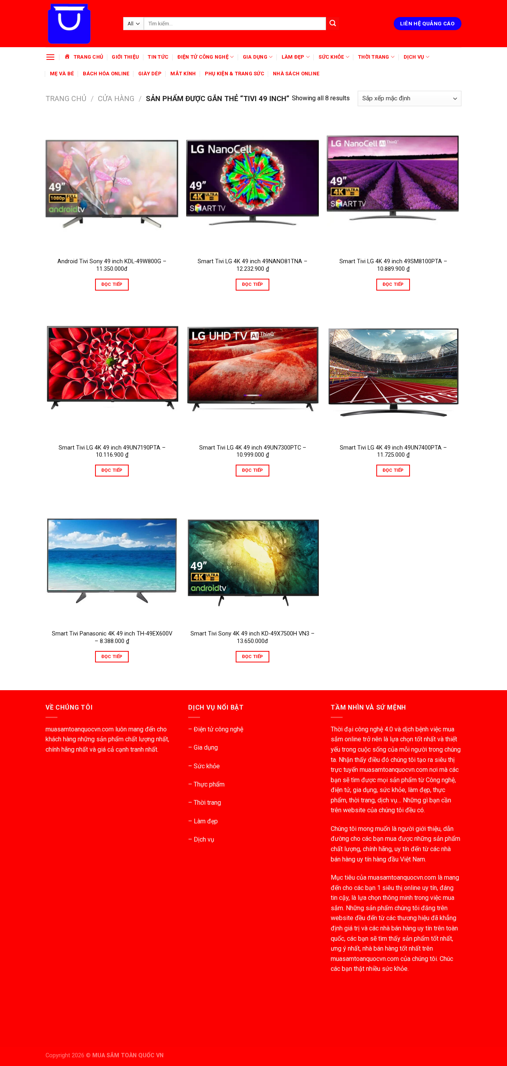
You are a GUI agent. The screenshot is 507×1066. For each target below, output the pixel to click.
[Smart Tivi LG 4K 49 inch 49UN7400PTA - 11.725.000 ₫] (393, 372)
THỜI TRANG (373, 57)
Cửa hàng (116, 98)
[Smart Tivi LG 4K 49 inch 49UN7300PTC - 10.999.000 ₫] (252, 372)
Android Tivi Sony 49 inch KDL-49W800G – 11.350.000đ (111, 265)
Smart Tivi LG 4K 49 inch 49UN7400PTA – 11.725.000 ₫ (393, 451)
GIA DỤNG (255, 57)
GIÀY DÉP (150, 74)
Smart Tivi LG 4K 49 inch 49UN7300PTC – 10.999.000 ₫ (252, 451)
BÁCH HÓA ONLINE (106, 74)
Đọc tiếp (112, 284)
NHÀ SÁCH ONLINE (296, 74)
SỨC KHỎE (331, 57)
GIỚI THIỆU (125, 57)
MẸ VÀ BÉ (62, 74)
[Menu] (50, 57)
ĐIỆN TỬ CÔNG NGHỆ (203, 57)
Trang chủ (66, 98)
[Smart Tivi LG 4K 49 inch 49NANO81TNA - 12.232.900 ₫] (252, 186)
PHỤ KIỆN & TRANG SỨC (234, 74)
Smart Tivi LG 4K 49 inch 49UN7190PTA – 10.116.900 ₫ (112, 451)
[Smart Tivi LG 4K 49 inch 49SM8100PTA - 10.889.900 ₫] (393, 186)
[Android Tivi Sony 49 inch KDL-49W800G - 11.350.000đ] (112, 186)
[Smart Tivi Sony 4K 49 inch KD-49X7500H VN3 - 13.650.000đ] (252, 558)
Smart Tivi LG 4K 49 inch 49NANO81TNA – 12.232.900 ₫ (252, 265)
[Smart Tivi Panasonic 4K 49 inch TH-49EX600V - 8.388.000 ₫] (112, 558)
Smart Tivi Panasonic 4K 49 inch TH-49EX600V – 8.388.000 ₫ (112, 637)
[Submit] (332, 24)
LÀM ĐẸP (293, 57)
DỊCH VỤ (414, 57)
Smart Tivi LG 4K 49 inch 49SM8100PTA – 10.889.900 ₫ (393, 265)
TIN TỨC (158, 57)
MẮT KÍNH (183, 74)
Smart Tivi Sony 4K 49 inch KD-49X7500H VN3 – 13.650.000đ (252, 637)
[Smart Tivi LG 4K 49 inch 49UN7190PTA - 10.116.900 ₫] (112, 372)
